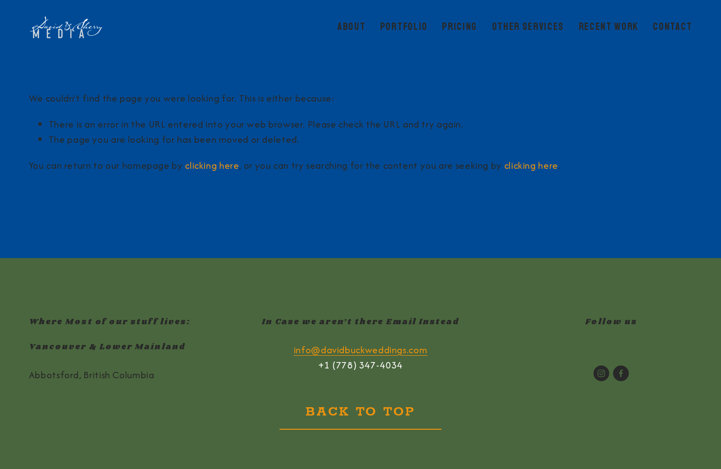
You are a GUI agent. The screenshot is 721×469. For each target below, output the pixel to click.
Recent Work (609, 26)
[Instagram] (601, 373)
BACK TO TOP (360, 412)
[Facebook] (621, 373)
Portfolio (404, 26)
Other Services (528, 26)
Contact (672, 26)
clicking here (212, 165)
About (351, 26)
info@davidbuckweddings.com (360, 350)
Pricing (459, 26)
